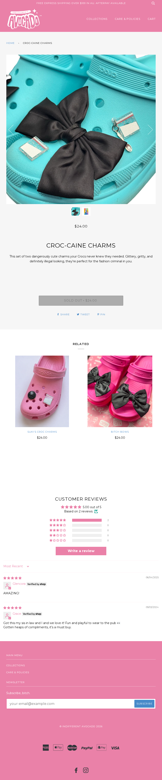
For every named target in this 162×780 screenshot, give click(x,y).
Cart (152, 18)
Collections (97, 18)
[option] (81, 129)
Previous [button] (13, 129)
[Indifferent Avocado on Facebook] (76, 771)
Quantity (81, 277)
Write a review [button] (81, 551)
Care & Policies (127, 18)
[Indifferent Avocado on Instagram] (86, 771)
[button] (58, 520)
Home (10, 43)
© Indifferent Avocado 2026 (81, 726)
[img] (12, 578)
